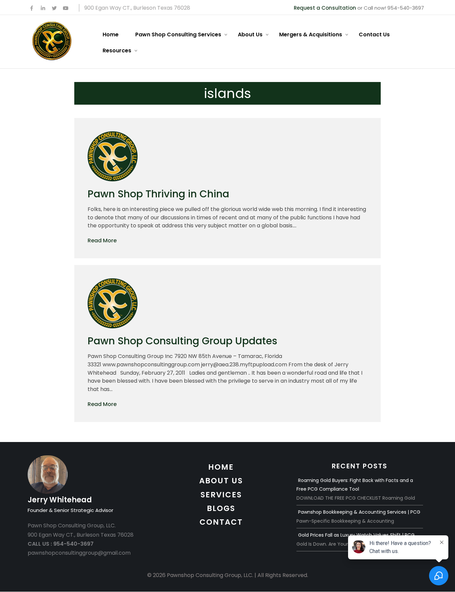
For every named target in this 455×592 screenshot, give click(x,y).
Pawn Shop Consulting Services (178, 34)
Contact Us (374, 34)
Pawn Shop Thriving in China (158, 194)
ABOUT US (221, 480)
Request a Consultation (325, 7)
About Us (250, 34)
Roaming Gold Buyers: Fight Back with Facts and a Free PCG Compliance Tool (354, 484)
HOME (221, 467)
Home (111, 34)
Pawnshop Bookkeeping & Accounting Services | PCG (359, 512)
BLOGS (221, 508)
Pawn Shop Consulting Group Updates (182, 341)
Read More (102, 240)
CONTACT (221, 522)
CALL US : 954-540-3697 (61, 544)
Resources (117, 50)
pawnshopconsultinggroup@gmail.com (79, 553)
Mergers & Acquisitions (310, 34)
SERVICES (221, 494)
